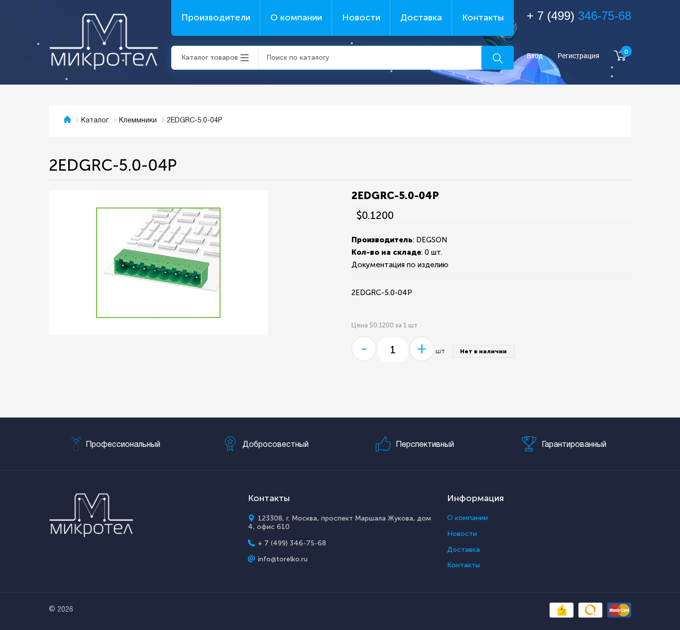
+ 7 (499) (579, 15)
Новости (361, 17)
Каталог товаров (209, 57)
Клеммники (138, 120)
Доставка (421, 17)
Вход (535, 56)
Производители (215, 17)
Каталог (95, 120)
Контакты (483, 17)
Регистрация (578, 56)
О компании (296, 17)
